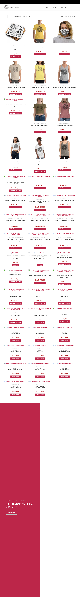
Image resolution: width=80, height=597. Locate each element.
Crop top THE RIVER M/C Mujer (40, 125)
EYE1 (42, 45)
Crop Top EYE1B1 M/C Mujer (15, 163)
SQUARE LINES (66, 311)
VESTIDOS (66, 255)
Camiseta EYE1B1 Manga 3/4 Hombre (15, 200)
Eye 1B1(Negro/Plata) (64, 368)
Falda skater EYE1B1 (15, 274)
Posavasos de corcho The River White (15, 48)
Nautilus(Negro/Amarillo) (15, 350)
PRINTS (9, 218)
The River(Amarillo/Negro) (40, 368)
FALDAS (16, 272)
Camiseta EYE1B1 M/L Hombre (64, 181)
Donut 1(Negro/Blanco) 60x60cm (15, 368)
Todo (74, 16)
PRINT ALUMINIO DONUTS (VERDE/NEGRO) (64, 295)
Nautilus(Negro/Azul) (64, 332)
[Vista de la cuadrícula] (5, 16)
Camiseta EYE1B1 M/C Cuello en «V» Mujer (40, 163)
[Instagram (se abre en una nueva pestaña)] (75, 2)
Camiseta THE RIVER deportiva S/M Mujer (15, 105)
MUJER (40, 85)
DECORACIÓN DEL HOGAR (19, 45)
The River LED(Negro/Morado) (40, 386)
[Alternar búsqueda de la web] (75, 7)
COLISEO (34, 218)
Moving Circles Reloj (40, 258)
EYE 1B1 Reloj (15, 258)
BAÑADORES (38, 179)
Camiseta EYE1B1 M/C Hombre (40, 47)
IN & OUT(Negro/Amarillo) (15, 386)
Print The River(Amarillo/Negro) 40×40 (40, 314)
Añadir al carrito (15, 56)
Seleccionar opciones (40, 53)
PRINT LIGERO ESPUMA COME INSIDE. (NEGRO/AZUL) (65, 221)
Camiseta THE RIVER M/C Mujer (40, 87)
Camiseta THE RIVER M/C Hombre (15, 87)
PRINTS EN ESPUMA (15, 218)
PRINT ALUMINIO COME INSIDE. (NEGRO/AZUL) (40, 295)
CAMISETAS (38, 45)
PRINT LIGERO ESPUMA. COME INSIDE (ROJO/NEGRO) (40, 240)
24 (72, 16)
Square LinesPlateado (64, 313)
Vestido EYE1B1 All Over (64, 257)
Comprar (15, 265)
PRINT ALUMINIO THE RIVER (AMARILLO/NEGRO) (64, 276)
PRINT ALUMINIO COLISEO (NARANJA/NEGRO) (15, 295)
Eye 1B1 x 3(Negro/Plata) (15, 332)
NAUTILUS (63, 330)
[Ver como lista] (8, 16)
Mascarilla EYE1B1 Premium (64, 47)
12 (70, 16)
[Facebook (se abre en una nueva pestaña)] (73, 2)
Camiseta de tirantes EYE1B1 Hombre (64, 87)
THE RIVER (18, 46)
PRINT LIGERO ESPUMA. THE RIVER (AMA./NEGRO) (15, 221)
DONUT (9, 237)
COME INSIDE (59, 218)
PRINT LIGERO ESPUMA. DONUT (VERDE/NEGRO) (15, 240)
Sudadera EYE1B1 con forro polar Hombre (39, 202)
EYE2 (38, 330)
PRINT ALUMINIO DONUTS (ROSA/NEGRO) (40, 275)
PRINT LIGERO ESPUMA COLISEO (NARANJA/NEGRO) (40, 221)
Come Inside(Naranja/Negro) (64, 350)
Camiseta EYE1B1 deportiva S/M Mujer (64, 163)
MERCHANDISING (9, 45)
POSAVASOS (13, 46)
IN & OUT (14, 384)
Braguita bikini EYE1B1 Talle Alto (40, 181)
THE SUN (41, 348)
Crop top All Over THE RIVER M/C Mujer (64, 240)
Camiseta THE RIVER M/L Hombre (64, 200)
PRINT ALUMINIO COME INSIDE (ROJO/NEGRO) (15, 314)
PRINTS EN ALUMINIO (43, 273)
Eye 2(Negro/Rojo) (40, 332)
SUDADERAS (41, 199)
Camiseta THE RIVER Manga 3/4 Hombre (15, 182)
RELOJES (15, 256)
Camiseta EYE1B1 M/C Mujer (64, 125)
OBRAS (38, 312)
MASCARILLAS (66, 45)
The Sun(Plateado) (40, 350)
